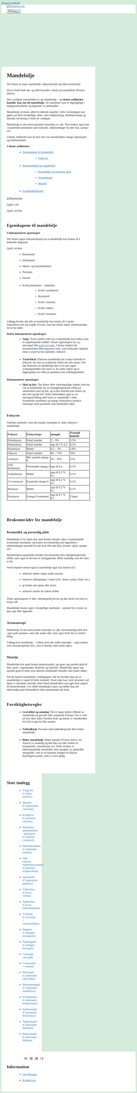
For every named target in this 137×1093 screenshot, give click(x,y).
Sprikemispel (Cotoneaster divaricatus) (29, 1012)
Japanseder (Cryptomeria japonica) (29, 880)
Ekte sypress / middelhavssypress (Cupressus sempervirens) (33, 865)
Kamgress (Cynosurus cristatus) (28, 818)
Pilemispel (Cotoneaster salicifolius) (29, 975)
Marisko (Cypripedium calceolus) (30, 806)
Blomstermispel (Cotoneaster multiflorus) (31, 988)
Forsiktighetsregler (32, 191)
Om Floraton (29, 1074)
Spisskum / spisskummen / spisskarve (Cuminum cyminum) (30, 834)
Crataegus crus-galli (28, 956)
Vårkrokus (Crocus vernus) (28, 892)
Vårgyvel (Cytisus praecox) (27, 793)
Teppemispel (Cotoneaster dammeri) (29, 1024)
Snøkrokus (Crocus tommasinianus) (31, 905)
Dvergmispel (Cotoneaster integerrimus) (29, 1000)
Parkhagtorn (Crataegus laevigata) (29, 945)
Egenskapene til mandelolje (37, 152)
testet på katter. (47, 345)
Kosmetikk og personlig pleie (54, 171)
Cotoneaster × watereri (29, 965)
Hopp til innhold (10, 2)
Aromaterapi (45, 177)
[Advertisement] (68, 40)
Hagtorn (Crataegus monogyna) (28, 932)
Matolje (42, 183)
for (78, 342)
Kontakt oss (29, 1080)
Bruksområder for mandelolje (38, 165)
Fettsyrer (43, 158)
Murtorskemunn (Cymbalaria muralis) (31, 849)
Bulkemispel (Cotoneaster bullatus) (29, 1037)
